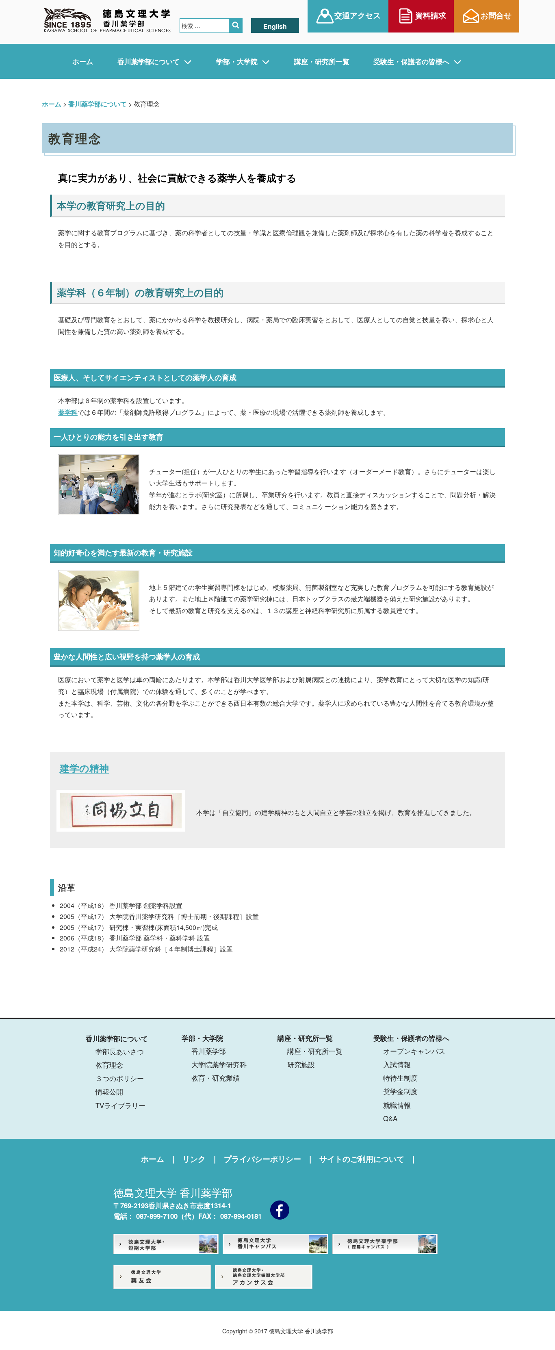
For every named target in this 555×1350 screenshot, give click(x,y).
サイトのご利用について (361, 1158)
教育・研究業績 (215, 1078)
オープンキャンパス (414, 1051)
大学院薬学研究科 (219, 1064)
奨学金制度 (400, 1091)
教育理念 (109, 1065)
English (275, 26)
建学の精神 (84, 769)
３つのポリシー (119, 1078)
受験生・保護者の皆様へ (411, 61)
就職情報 (397, 1105)
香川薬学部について (148, 61)
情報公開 (109, 1091)
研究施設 (301, 1064)
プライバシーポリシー (262, 1158)
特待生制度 (400, 1078)
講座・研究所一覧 (321, 61)
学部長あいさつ (119, 1051)
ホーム (82, 61)
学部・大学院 (237, 61)
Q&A (390, 1118)
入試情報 (397, 1064)
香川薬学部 (208, 1051)
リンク (194, 1158)
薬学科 (68, 412)
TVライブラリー (120, 1105)
